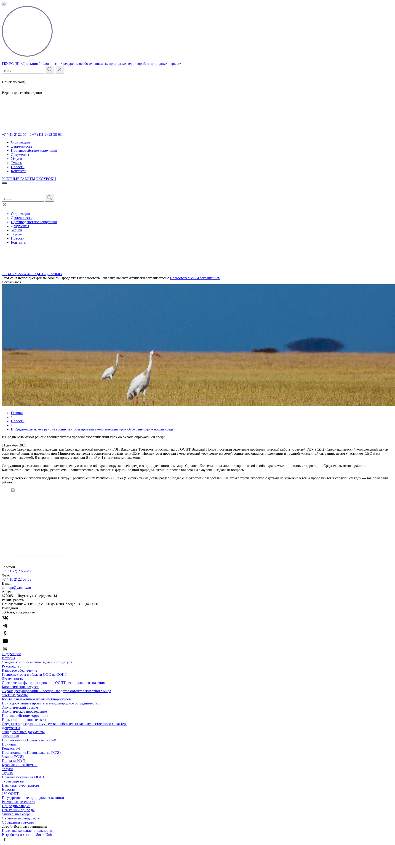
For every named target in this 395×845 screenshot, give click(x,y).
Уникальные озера (16, 814)
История (8, 658)
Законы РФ (10, 736)
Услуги (16, 159)
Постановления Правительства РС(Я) (31, 752)
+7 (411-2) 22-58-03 (47, 134)
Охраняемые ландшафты (21, 818)
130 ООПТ (10, 793)
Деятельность (21, 146)
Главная (17, 413)
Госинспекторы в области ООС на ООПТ (34, 674)
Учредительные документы (23, 732)
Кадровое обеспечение (19, 670)
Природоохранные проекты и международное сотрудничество (50, 703)
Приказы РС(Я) (14, 761)
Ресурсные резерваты (18, 802)
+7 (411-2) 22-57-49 (17, 134)
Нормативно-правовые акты (24, 720)
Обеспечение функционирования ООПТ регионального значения (53, 683)
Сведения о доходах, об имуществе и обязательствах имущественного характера (64, 724)
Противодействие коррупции (34, 150)
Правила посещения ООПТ (23, 777)
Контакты (18, 171)
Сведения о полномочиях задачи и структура (37, 662)
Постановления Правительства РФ (29, 740)
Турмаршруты (13, 781)
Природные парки (16, 806)
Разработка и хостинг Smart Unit (27, 835)
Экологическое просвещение (24, 711)
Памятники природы (18, 810)
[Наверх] (4, 841)
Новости (17, 167)
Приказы (9, 744)
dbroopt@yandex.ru (16, 587)
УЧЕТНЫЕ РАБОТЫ (18, 179)
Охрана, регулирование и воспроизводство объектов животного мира (56, 691)
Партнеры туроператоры (21, 785)
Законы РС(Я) (13, 757)
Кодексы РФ (11, 748)
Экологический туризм (20, 707)
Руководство (11, 666)
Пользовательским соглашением (195, 278)
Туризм (16, 163)
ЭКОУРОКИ (46, 179)
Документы (20, 154)
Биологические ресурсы (20, 687)
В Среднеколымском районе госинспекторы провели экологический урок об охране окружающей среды (92, 429)
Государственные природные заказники (33, 798)
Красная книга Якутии (19, 765)
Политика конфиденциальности (27, 830)
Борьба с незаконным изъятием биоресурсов (36, 699)
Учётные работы (15, 695)
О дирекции (20, 142)
